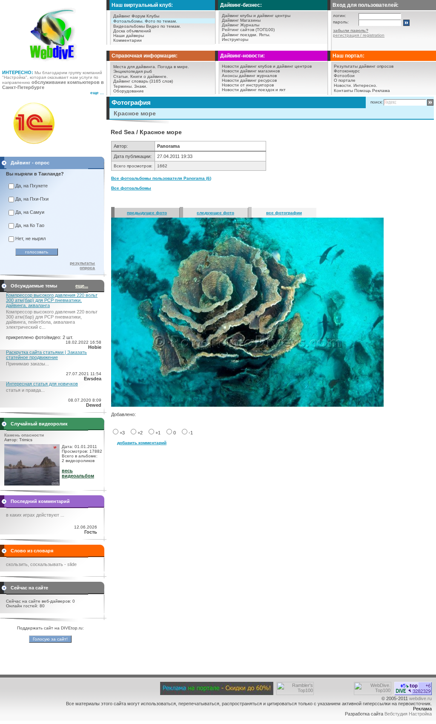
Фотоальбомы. (128, 21)
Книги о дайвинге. (149, 76)
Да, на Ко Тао (29, 225)
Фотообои (344, 75)
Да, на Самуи (29, 212)
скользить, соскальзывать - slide (41, 564)
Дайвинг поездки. (240, 34)
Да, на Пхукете (31, 185)
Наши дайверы (128, 35)
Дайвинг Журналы (240, 25)
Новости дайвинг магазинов (251, 71)
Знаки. (140, 86)
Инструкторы (235, 39)
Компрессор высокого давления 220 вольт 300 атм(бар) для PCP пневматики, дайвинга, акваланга (52, 300)
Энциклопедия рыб (132, 71)
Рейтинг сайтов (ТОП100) (248, 29)
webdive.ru (420, 698)
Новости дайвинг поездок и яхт (254, 89)
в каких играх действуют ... (35, 514)
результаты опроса (82, 265)
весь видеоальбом (78, 473)
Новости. (343, 85)
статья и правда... (25, 390)
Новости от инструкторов (248, 85)
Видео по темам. (163, 26)
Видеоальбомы (129, 26)
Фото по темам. (161, 21)
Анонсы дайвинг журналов (249, 75)
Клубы (152, 16)
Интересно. (365, 85)
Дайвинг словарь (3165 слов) (143, 81)
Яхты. (264, 34)
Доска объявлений (132, 31)
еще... (81, 285)
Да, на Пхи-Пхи (32, 198)
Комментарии (127, 40)
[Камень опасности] (32, 483)
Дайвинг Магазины (241, 20)
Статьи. (121, 76)
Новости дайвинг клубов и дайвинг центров (267, 66)
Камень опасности (24, 435)
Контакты (343, 90)
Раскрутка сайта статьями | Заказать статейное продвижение (46, 355)
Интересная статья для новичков (42, 383)
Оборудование (128, 91)
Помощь (362, 90)
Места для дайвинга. (134, 66)
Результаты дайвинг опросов (363, 66)
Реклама (381, 90)
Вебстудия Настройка (408, 713)
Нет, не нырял (30, 238)
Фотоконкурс (347, 71)
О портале (345, 80)
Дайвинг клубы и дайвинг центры (256, 15)
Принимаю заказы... (27, 363)
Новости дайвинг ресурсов (249, 80)
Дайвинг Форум (129, 16)
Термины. (123, 86)
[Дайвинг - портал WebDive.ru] (53, 63)
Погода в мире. (173, 66)
